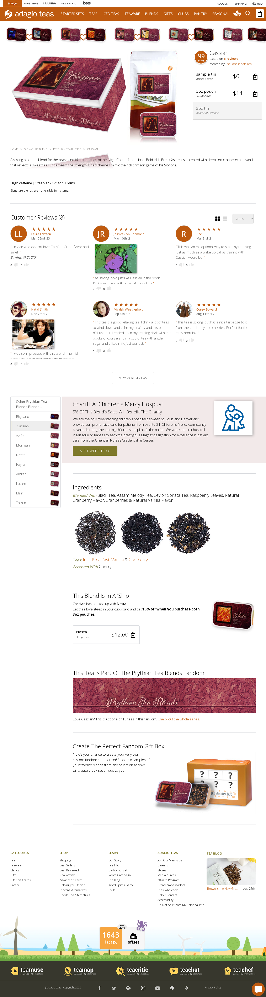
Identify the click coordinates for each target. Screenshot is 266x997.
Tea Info (113, 865)
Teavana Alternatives (73, 890)
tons (111, 942)
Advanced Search (71, 880)
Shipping (65, 860)
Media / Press (167, 875)
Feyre (20, 464)
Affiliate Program (169, 880)
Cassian (23, 426)
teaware (132, 13)
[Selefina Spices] (68, 3)
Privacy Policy (213, 987)
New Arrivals (67, 875)
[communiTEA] (237, 14)
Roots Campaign (119, 875)
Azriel (20, 435)
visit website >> (95, 450)
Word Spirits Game (121, 885)
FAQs (111, 890)
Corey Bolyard (206, 309)
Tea (12, 860)
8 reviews (231, 58)
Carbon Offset (117, 870)
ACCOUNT (223, 3)
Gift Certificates (20, 880)
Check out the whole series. (179, 719)
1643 (110, 935)
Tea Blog (114, 880)
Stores (162, 870)
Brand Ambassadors (171, 885)
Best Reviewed (69, 870)
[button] (227, 76)
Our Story (114, 860)
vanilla (117, 560)
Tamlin (21, 502)
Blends (15, 870)
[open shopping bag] (260, 13)
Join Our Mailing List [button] (170, 860)
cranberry (138, 560)
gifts (168, 13)
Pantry (14, 885)
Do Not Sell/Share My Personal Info (181, 905)
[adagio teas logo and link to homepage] (31, 13)
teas (93, 13)
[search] (248, 14)
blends (151, 13)
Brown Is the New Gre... (222, 889)
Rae (199, 234)
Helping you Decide (72, 885)
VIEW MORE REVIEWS (133, 378)
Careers (163, 865)
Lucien (21, 483)
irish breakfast (96, 560)
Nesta (20, 454)
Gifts (13, 875)
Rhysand (22, 416)
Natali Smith (39, 309)
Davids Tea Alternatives (74, 895)
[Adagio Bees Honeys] (87, 3)
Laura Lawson (41, 234)
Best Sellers (67, 865)
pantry (200, 13)
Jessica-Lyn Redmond (129, 234)
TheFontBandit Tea (238, 64)
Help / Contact (167, 895)
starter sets (72, 13)
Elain (19, 493)
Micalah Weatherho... (128, 309)
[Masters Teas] (31, 3)
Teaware (16, 865)
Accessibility (165, 900)
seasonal (220, 13)
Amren (21, 474)
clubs (183, 13)
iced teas (111, 13)
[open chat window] (258, 989)
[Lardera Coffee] (49, 3)
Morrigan (23, 445)
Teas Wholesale (168, 890)
